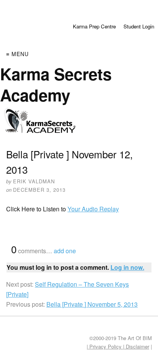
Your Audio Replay (93, 208)
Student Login (138, 26)
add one (65, 250)
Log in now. (127, 267)
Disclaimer (136, 346)
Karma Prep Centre (94, 26)
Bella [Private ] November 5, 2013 (92, 304)
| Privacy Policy (105, 346)
